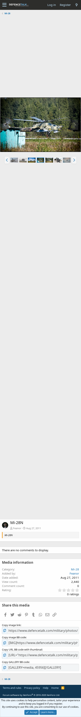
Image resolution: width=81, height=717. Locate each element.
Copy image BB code (14, 637)
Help (45, 688)
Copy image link (11, 625)
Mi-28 (75, 569)
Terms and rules (12, 688)
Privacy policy (32, 688)
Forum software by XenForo (31, 695)
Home (55, 688)
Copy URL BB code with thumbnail (22, 649)
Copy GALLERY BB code (15, 662)
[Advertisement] (40, 56)
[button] (4, 5)
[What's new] (76, 4)
